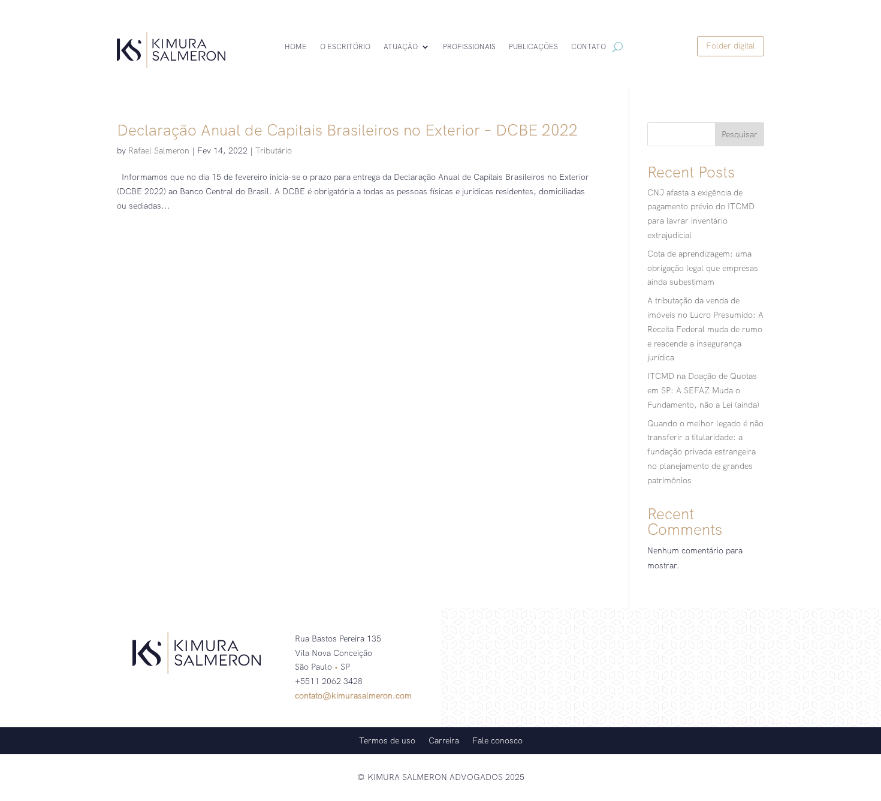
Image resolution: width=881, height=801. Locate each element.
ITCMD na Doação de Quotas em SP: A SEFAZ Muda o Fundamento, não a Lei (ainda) (703, 390)
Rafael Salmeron (158, 150)
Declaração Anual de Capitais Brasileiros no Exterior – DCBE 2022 (347, 130)
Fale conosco (497, 740)
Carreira (444, 740)
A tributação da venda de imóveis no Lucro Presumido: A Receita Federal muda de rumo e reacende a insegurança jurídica (705, 329)
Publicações (533, 47)
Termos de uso (387, 740)
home (296, 47)
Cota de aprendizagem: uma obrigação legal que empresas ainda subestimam (702, 268)
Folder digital (730, 45)
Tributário (273, 150)
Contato (588, 47)
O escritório (345, 47)
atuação (401, 47)
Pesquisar (740, 134)
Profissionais (469, 47)
